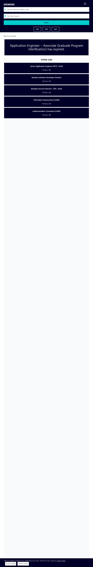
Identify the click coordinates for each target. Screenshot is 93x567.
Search (46, 22)
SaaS (55, 29)
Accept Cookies (10, 564)
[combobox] (46, 9)
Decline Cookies (23, 564)
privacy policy (61, 561)
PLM (46, 29)
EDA (37, 29)
